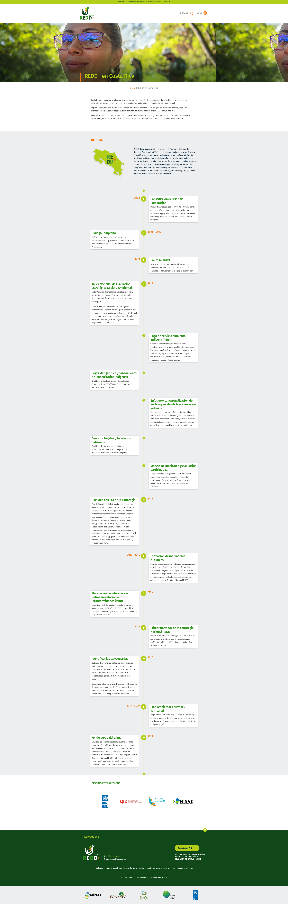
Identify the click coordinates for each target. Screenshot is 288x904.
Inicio (132, 88)
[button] (191, 13)
